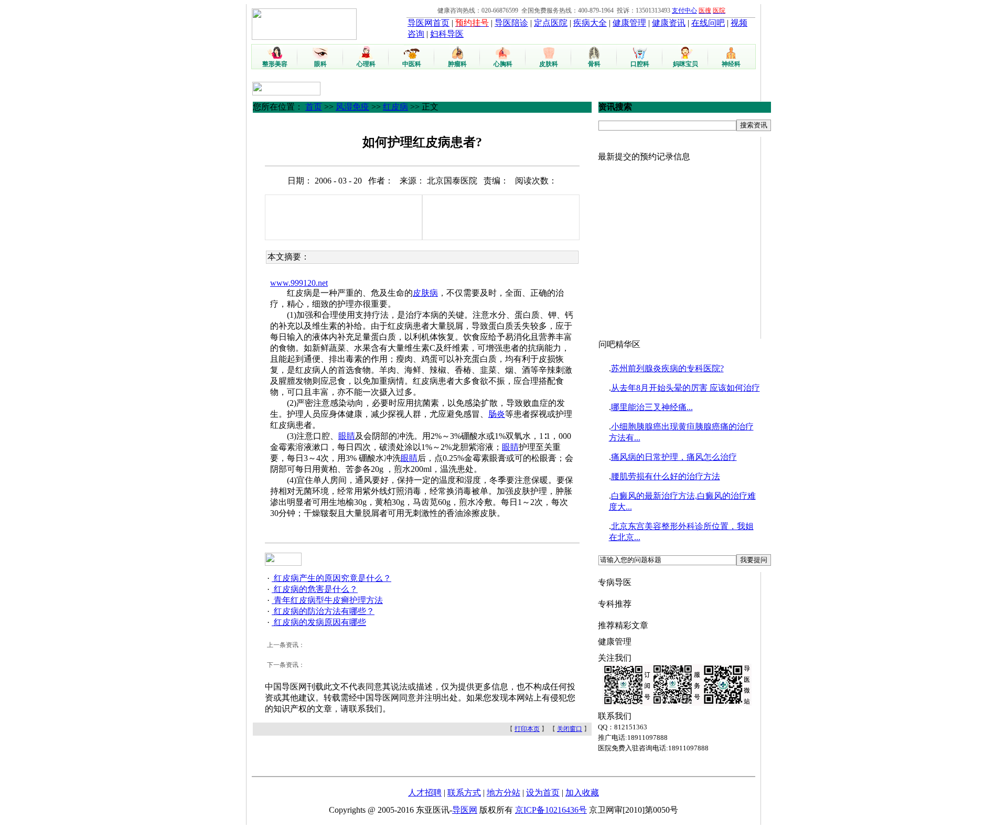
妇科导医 (447, 33)
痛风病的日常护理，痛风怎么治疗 (674, 457)
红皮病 (395, 106)
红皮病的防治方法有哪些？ (323, 611)
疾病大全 (590, 22)
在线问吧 (708, 22)
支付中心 (684, 10)
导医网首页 (428, 22)
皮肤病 (425, 292)
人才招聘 (425, 792)
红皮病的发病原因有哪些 (319, 622)
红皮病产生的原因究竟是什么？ (331, 578)
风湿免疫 (352, 106)
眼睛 (346, 436)
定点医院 (550, 22)
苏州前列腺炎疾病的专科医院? (667, 368)
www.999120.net (299, 282)
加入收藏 (582, 792)
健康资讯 (668, 22)
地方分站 (503, 792)
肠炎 (496, 414)
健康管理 (629, 22)
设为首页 (543, 792)
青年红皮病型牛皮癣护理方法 (327, 600)
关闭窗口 (569, 729)
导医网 (464, 809)
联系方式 (464, 792)
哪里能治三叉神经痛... (652, 407)
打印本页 (527, 729)
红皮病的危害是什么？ (315, 589)
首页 (313, 106)
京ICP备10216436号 (551, 809)
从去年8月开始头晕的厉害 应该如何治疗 (685, 387)
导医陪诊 (511, 22)
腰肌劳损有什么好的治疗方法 (665, 476)
